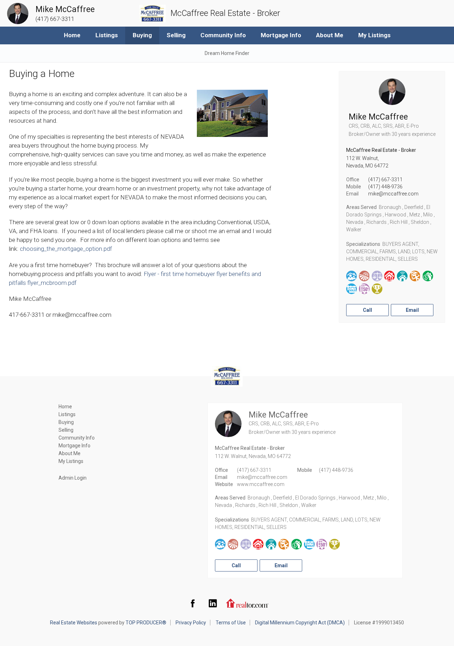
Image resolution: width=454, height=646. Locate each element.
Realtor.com (247, 603)
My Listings (374, 35)
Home (72, 35)
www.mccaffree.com (260, 484)
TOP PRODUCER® (146, 622)
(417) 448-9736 (385, 186)
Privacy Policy (191, 622)
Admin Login (73, 478)
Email (412, 310)
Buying (142, 35)
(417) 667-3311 (385, 179)
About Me (329, 35)
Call (367, 310)
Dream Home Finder (227, 53)
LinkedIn (213, 603)
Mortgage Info (281, 35)
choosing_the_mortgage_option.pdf (66, 248)
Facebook (193, 603)
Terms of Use (231, 622)
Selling (176, 35)
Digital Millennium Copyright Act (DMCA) (300, 622)
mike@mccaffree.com (393, 194)
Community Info (223, 35)
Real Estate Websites (73, 622)
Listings (106, 35)
